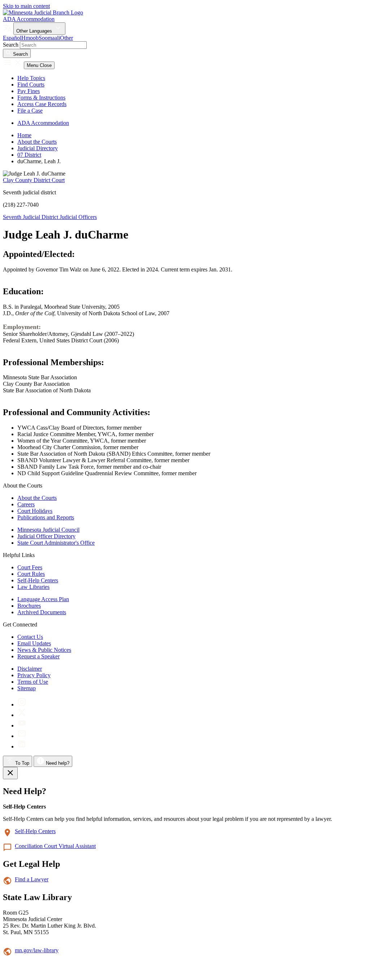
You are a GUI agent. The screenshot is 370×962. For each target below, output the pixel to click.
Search (10, 45)
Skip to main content (26, 6)
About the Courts (37, 142)
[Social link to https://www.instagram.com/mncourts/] (21, 704)
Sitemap (26, 688)
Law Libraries (33, 587)
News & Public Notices (44, 650)
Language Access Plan (43, 599)
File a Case (30, 110)
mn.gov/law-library (37, 950)
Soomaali (49, 38)
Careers (26, 504)
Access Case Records (41, 104)
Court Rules (31, 574)
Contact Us (30, 637)
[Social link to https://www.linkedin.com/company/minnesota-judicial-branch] (21, 746)
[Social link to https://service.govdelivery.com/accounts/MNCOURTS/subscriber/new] (21, 736)
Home (24, 135)
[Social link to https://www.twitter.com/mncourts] (21, 715)
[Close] (10, 773)
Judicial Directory (37, 148)
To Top (21, 763)
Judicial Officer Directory (46, 536)
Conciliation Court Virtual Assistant (55, 846)
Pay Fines (28, 91)
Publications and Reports (45, 517)
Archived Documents (41, 612)
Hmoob (30, 38)
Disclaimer (29, 669)
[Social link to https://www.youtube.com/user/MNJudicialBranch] (21, 725)
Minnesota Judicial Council (48, 530)
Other (66, 38)
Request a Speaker (38, 656)
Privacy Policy (34, 675)
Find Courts (30, 84)
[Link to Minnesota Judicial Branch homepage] (43, 12)
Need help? (56, 763)
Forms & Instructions (41, 97)
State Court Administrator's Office (56, 543)
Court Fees (29, 567)
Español (12, 38)
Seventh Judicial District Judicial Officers (50, 217)
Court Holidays (34, 511)
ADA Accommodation (29, 19)
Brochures (29, 606)
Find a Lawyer (31, 879)
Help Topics (31, 78)
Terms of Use (32, 682)
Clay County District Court (34, 180)
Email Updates (34, 643)
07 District (29, 155)
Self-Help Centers (37, 580)
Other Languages (34, 31)
